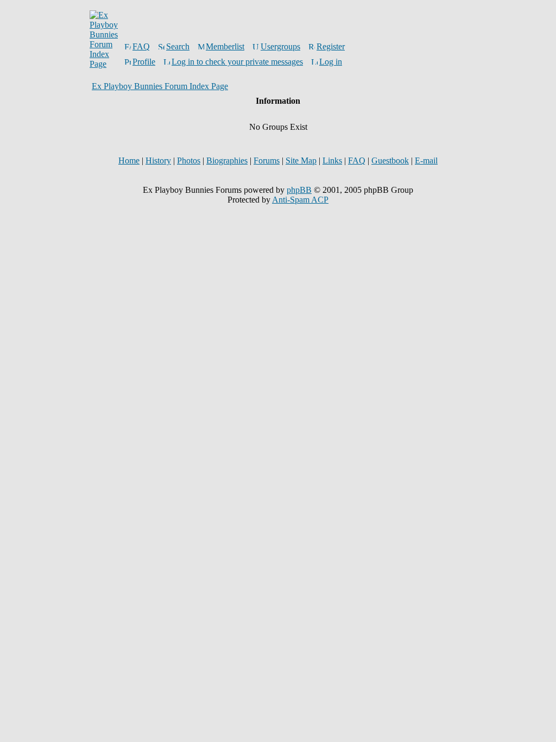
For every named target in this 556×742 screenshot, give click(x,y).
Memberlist (225, 46)
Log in (330, 61)
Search (177, 46)
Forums (267, 160)
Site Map (301, 160)
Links (332, 160)
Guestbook (390, 160)
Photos (188, 160)
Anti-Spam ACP (300, 199)
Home (129, 160)
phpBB (299, 189)
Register (331, 46)
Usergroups (280, 46)
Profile (143, 61)
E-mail (426, 160)
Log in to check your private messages (237, 61)
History (158, 160)
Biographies (227, 160)
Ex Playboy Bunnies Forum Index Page (160, 86)
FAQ (141, 46)
